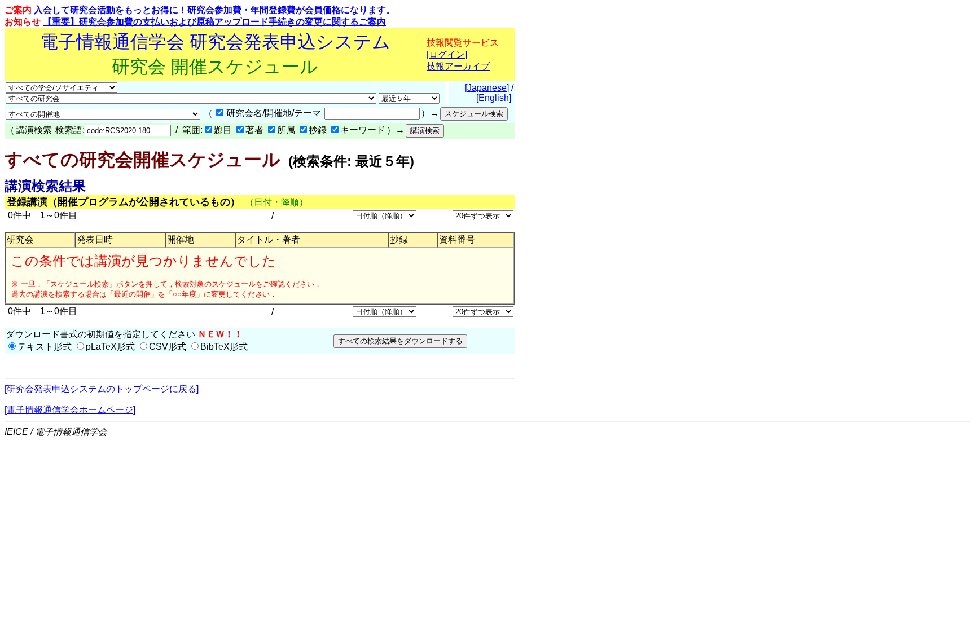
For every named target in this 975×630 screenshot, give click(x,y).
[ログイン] (447, 54)
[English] (493, 98)
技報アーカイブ (458, 66)
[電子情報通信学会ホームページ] (70, 410)
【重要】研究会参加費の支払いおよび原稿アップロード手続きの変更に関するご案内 (214, 22)
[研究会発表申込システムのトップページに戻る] (102, 389)
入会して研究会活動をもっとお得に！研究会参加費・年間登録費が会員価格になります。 (214, 10)
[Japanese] (487, 87)
